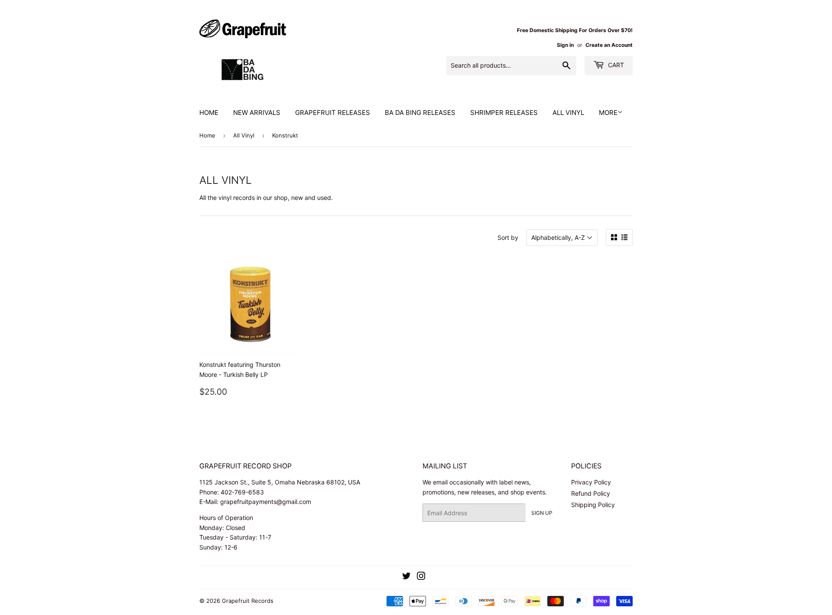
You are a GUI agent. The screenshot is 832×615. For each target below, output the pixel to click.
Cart (615, 65)
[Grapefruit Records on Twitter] (406, 577)
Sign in (565, 45)
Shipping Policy (593, 504)
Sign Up (541, 513)
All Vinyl (568, 112)
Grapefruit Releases (332, 112)
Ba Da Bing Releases (420, 112)
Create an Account (609, 45)
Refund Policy (590, 493)
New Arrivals (256, 112)
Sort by (507, 237)
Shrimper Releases (504, 112)
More (608, 112)
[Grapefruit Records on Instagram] (421, 577)
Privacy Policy (591, 482)
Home (208, 112)
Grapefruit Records (247, 600)
